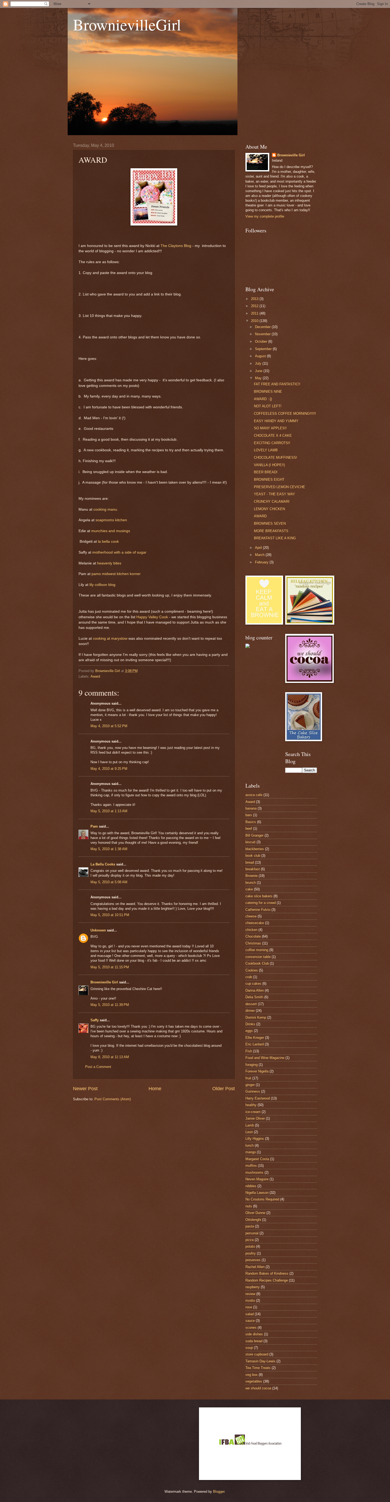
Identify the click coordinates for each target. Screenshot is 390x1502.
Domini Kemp (255, 1017)
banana (251, 808)
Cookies (251, 970)
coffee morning (256, 950)
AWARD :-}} (263, 399)
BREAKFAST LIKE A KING (275, 538)
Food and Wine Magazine (264, 1058)
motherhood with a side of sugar (119, 552)
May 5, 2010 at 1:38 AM (108, 849)
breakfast (252, 869)
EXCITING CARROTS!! (272, 443)
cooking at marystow (110, 638)
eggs (249, 1031)
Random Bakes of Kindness (266, 1273)
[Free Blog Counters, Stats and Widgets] (247, 647)
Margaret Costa (257, 1159)
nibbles (250, 1186)
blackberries (254, 849)
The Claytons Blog (176, 246)
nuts (248, 1206)
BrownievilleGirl (127, 24)
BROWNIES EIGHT (269, 479)
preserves (253, 1260)
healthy (251, 1105)
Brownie (251, 876)
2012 (255, 306)
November (263, 334)
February (262, 562)
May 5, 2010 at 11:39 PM (109, 1005)
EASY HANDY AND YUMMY (276, 421)
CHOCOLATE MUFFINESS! (275, 458)
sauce (250, 1321)
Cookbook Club (257, 963)
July (258, 363)
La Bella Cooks (102, 864)
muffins (251, 1166)
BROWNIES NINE (268, 392)
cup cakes (253, 984)
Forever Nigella (256, 1071)
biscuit (250, 842)
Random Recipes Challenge (266, 1280)
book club (252, 856)
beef (248, 828)
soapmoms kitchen (111, 520)
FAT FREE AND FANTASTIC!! (277, 384)
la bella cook (108, 542)
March (260, 555)
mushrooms (254, 1172)
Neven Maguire (256, 1179)
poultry (250, 1253)
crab (248, 977)
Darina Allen (254, 990)
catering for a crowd (260, 903)
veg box (251, 1375)
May (259, 378)
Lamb (249, 1125)
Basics (250, 822)
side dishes (254, 1334)
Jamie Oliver (255, 1118)
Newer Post (85, 1088)
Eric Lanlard (254, 1044)
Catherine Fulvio (257, 910)
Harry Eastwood (257, 1098)
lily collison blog (102, 585)
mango (250, 1152)
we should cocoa (258, 1388)
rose (248, 1307)
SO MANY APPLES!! (270, 428)
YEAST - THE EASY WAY (274, 494)
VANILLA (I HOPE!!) (269, 465)
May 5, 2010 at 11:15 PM (109, 967)
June (259, 371)
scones (251, 1327)
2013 (255, 299)
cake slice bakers (258, 896)
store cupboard (256, 1354)
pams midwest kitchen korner (116, 574)
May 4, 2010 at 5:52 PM (108, 726)
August (261, 356)
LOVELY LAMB (266, 450)
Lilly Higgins (254, 1139)
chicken (251, 930)
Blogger (218, 1492)
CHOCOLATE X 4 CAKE (273, 436)
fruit (248, 1078)
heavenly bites (109, 563)
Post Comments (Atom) (112, 1099)
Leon (249, 1132)
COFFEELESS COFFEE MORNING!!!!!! (285, 414)
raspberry (252, 1287)
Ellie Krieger (254, 1038)
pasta (249, 1226)
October (261, 341)
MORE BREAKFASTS (271, 531)
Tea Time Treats (258, 1368)
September (264, 349)
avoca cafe (253, 795)
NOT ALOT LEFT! (267, 406)
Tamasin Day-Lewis (260, 1361)
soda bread (253, 1341)
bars (248, 815)
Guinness (252, 1091)
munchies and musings (110, 531)
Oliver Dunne (255, 1213)
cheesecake (254, 923)
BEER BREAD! (266, 472)
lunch (249, 1145)
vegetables (253, 1381)
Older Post (223, 1088)
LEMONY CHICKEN (269, 509)
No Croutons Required (262, 1199)
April (259, 548)
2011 (255, 313)
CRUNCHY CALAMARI (271, 501)
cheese (251, 916)
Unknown (98, 930)
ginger (250, 1085)
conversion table (258, 957)
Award (95, 676)
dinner (250, 1011)
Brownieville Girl (104, 982)
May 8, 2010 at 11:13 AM (109, 1057)
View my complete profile (264, 216)
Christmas (253, 943)
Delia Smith (254, 997)
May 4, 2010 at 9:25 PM (108, 769)
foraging (251, 1065)
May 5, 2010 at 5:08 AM (108, 882)
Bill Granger (254, 835)
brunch (250, 883)
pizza (249, 1240)
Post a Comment (98, 1067)
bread (249, 862)
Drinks (250, 1024)
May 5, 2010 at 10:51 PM (109, 915)
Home (155, 1088)
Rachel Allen (255, 1267)
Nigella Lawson (256, 1193)
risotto (250, 1300)
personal (251, 1233)
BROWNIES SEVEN (270, 523)
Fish (248, 1051)
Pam (94, 826)
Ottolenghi (253, 1220)
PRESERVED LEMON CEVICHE (279, 487)
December (263, 327)
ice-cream (253, 1112)
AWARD (260, 516)
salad (249, 1314)
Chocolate (253, 936)
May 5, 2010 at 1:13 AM (108, 811)
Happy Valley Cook (152, 617)
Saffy (94, 1020)
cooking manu (105, 509)
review (250, 1294)
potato (250, 1246)
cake (249, 889)
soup (249, 1348)
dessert (251, 1004)
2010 (255, 321)
